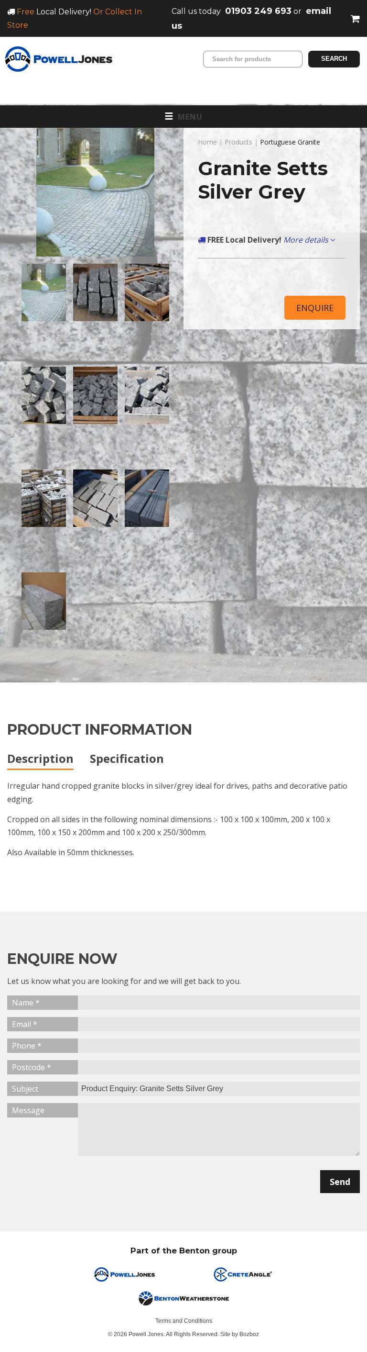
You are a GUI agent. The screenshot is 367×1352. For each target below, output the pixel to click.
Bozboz (249, 1334)
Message (28, 1110)
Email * (24, 1024)
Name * (26, 1002)
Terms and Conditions (183, 1321)
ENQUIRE (315, 307)
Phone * (27, 1045)
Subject (25, 1089)
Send (340, 1181)
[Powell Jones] (58, 59)
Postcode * (31, 1067)
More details (306, 240)
